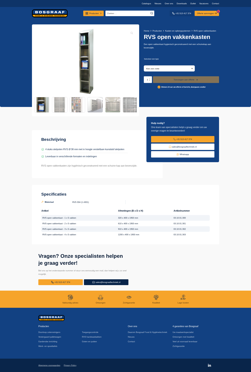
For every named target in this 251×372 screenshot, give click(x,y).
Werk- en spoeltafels (47, 346)
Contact (215, 3)
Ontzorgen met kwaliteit (183, 337)
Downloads (182, 3)
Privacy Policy (70, 365)
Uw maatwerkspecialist (183, 332)
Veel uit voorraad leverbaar (185, 341)
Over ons (169, 3)
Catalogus (146, 3)
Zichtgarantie (179, 346)
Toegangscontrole (90, 332)
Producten (157, 31)
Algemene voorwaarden (49, 365)
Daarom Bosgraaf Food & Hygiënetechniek (147, 332)
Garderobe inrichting (47, 341)
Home (146, 31)
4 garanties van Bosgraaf (185, 326)
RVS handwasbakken (92, 337)
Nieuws (158, 3)
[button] (132, 33)
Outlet (193, 3)
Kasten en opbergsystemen (177, 31)
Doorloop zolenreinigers (49, 332)
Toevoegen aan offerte (184, 79)
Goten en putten (89, 341)
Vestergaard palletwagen (49, 337)
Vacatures (203, 3)
